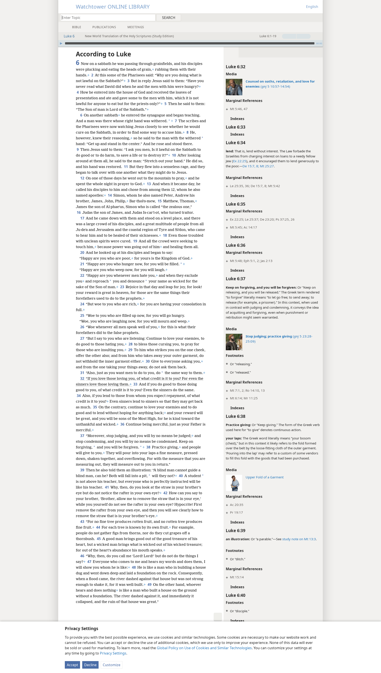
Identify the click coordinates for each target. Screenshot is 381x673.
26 (82, 327)
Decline (90, 664)
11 (126, 166)
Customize (111, 664)
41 (107, 487)
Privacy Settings (113, 653)
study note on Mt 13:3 (299, 539)
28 (131, 344)
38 (148, 447)
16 (79, 212)
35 (95, 407)
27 (82, 338)
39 (82, 470)
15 (160, 201)
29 (130, 349)
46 (82, 555)
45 (99, 538)
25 (82, 315)
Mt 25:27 (266, 166)
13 (149, 183)
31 (82, 372)
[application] (190, 43)
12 (82, 178)
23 (122, 286)
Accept (72, 664)
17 (82, 218)
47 (89, 561)
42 (165, 492)
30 (148, 361)
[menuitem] (318, 17)
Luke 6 (69, 36)
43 (82, 521)
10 (174, 155)
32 (82, 378)
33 (135, 384)
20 (82, 252)
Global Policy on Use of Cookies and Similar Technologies (204, 647)
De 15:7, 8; (251, 166)
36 (122, 424)
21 (82, 264)
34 (79, 395)
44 (98, 527)
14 (110, 195)
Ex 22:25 (239, 161)
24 (82, 304)
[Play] (61, 43)
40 (181, 475)
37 (82, 435)
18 (165, 235)
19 (135, 241)
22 (82, 275)
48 (134, 567)
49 (150, 584)
